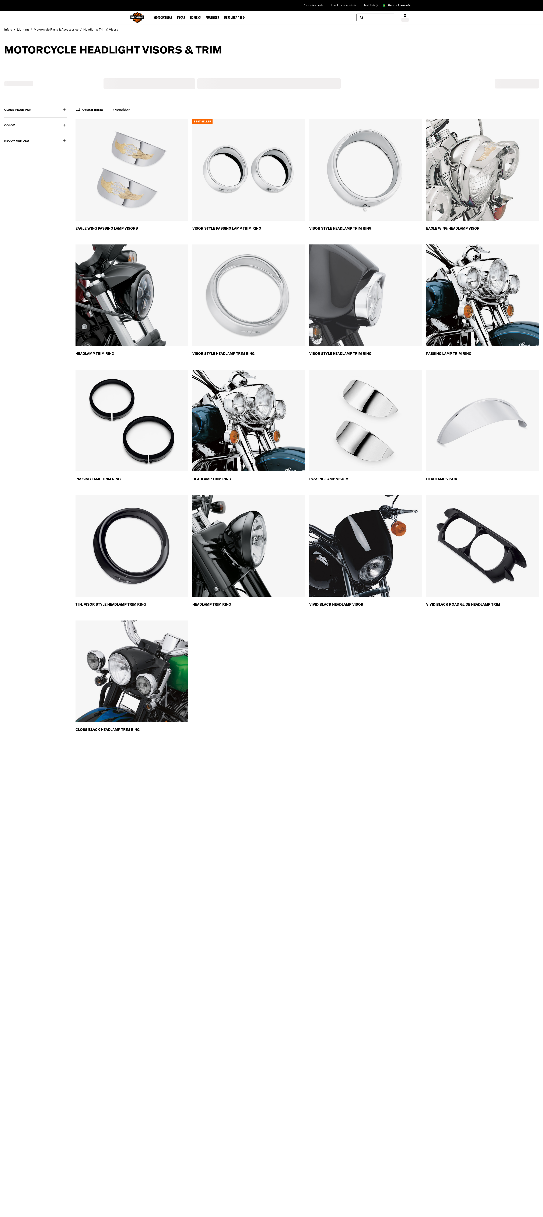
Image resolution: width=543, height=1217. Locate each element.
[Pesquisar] (375, 17)
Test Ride (369, 5)
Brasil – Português (399, 5)
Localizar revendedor (344, 5)
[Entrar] (405, 17)
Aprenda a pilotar (314, 5)
